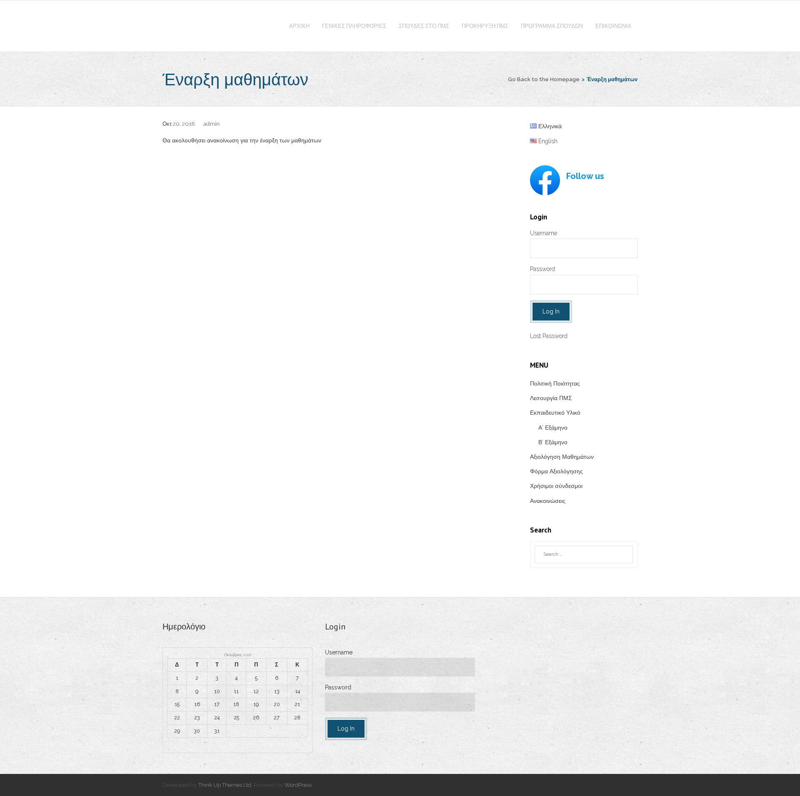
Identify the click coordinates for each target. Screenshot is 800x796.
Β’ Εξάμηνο (553, 442)
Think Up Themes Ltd (224, 785)
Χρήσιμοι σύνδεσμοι (556, 486)
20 (277, 704)
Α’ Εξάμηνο (553, 427)
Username (543, 233)
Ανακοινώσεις (547, 501)
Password (542, 269)
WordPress (298, 785)
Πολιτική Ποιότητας (555, 383)
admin (211, 124)
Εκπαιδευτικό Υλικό (555, 412)
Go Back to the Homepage (544, 79)
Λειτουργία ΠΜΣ (551, 398)
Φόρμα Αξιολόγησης (556, 471)
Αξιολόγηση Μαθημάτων (562, 456)
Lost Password (549, 336)
